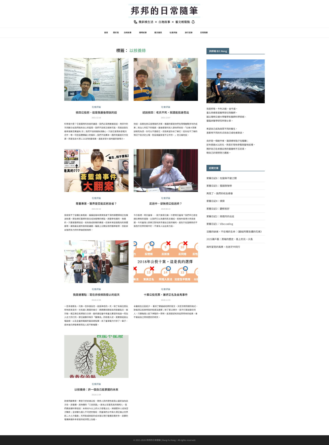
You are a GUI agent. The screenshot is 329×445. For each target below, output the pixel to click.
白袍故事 (127, 32)
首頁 (106, 32)
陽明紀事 (143, 32)
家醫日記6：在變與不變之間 (221, 178)
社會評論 (173, 32)
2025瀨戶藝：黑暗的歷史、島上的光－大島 (229, 239)
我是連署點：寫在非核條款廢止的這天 (96, 294)
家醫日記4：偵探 (215, 201)
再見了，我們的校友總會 (219, 193)
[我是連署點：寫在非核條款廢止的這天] (96, 261)
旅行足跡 (188, 32)
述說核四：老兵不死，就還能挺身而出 (165, 112)
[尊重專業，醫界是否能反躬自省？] (96, 170)
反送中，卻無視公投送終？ (165, 203)
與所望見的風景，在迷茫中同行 (223, 246)
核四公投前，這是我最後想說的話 (96, 112)
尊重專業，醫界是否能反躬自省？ (96, 203)
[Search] (226, 32)
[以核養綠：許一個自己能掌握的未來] (96, 356)
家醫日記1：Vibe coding (219, 223)
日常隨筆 (204, 32)
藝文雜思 (158, 32)
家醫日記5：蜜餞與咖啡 (219, 185)
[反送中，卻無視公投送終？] (166, 170)
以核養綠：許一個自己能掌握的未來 (96, 389)
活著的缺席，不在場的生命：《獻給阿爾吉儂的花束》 (234, 231)
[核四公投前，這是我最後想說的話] (96, 79)
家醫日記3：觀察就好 (217, 208)
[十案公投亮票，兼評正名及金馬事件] (166, 261)
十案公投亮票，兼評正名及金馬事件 (166, 294)
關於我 (116, 32)
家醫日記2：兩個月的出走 (220, 216)
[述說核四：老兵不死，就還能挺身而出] (166, 79)
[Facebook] (219, 32)
